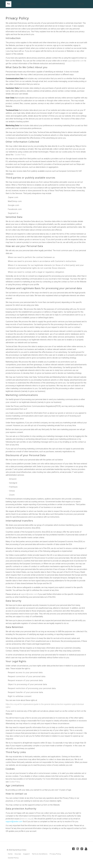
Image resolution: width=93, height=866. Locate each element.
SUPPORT (44, 4)
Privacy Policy (55, 854)
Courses (18, 854)
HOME (18, 4)
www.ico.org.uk (26, 819)
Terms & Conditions (40, 854)
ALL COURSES (30, 4)
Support (26, 854)
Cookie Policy (20, 155)
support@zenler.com (75, 61)
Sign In (81, 4)
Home (10, 854)
